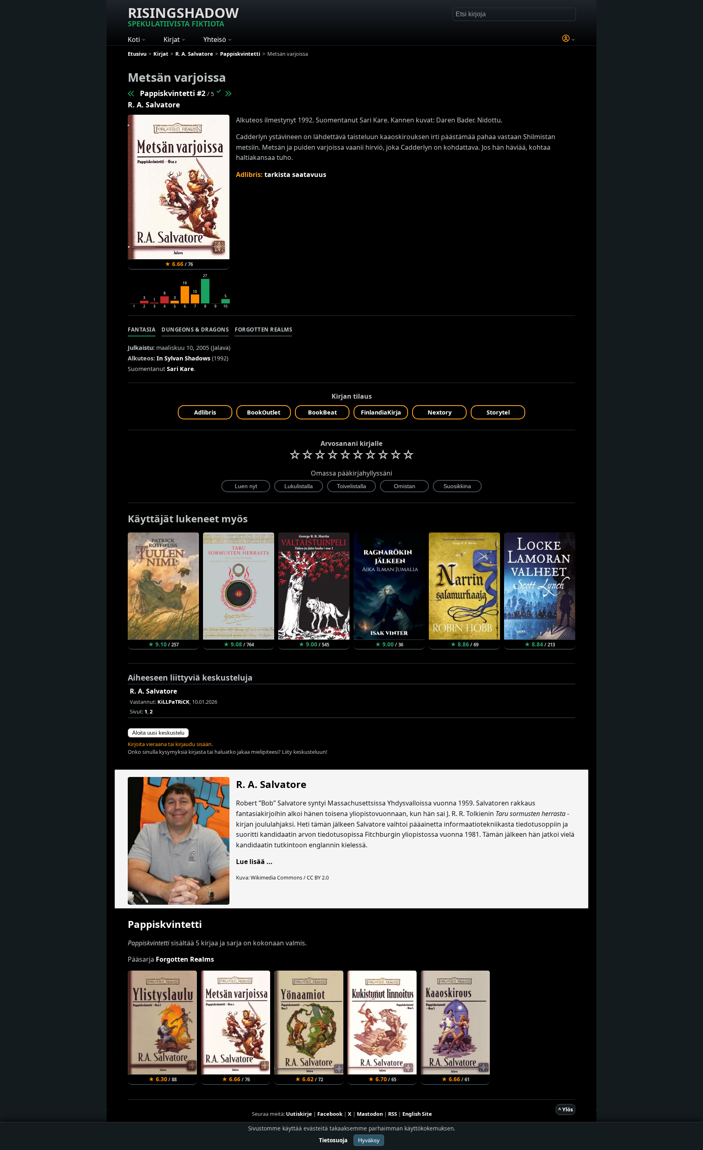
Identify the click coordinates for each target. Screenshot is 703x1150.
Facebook (330, 1113)
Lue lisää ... (254, 861)
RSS (392, 1113)
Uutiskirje (299, 1113)
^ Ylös (565, 1109)
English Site (417, 1113)
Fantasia (141, 329)
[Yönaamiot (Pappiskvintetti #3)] (228, 93)
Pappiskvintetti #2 (172, 93)
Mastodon (370, 1113)
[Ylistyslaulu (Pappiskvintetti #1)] (131, 93)
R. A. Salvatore (154, 104)
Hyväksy (369, 1140)
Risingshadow (183, 15)
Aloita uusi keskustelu (158, 733)
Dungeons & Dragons (195, 329)
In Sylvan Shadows (183, 358)
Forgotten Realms (263, 329)
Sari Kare (180, 369)
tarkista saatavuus (295, 174)
